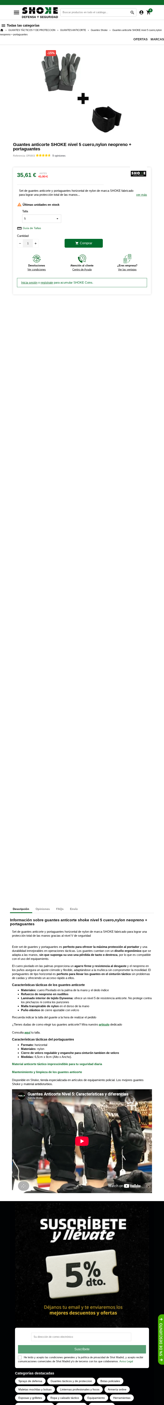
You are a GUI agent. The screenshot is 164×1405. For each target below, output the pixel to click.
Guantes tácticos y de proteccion (71, 1381)
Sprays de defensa (30, 1381)
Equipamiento (96, 1397)
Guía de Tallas (32, 228)
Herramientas (121, 1397)
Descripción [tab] (21, 909)
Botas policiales (110, 1381)
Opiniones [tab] (43, 909)
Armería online (117, 1389)
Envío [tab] (74, 909)
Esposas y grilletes (30, 1397)
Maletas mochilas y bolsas (35, 1389)
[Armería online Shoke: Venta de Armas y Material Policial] (40, 12)
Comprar (83, 243)
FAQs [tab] (60, 909)
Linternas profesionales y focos (79, 1389)
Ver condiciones (36, 269)
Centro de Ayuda (82, 269)
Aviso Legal (126, 1361)
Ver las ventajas (127, 269)
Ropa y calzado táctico (64, 1397)
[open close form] (161, 1339)
